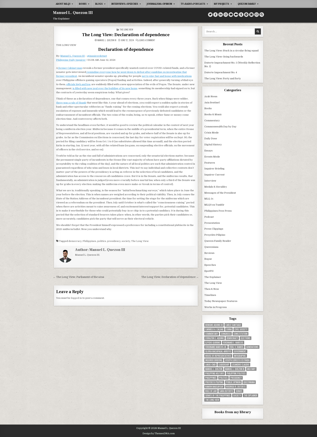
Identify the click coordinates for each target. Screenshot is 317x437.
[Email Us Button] (256, 14)
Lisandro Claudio (240, 364)
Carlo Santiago (233, 325)
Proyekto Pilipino (214, 234)
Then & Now (211, 289)
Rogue (208, 259)
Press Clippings (213, 228)
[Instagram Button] (225, 14)
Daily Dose (210, 138)
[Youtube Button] (231, 14)
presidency (114, 241)
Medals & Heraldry (215, 186)
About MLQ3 (63, 3)
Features (209, 162)
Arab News (210, 96)
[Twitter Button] (210, 14)
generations (252, 347)
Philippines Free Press (218, 210)
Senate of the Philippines (217, 395)
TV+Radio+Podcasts (193, 3)
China (229, 329)
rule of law (211, 391)
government (240, 351)
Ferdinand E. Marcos (233, 342)
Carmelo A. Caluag (214, 329)
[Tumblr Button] (241, 14)
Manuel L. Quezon (213, 369)
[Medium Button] (236, 14)
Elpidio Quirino (212, 342)
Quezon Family (247, 3)
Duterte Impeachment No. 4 (220, 72)
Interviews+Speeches (124, 3)
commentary (211, 334)
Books (83, 3)
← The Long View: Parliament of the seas (78, 277)
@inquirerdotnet (97, 56)
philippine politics (236, 373)
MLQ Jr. (209, 198)
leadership (223, 364)
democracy (74, 241)
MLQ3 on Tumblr (214, 204)
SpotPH (209, 271)
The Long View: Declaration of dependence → (170, 277)
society (126, 241)
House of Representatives (218, 356)
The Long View (126, 29)
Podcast (209, 216)
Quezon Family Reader (217, 241)
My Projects (221, 3)
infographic (240, 356)
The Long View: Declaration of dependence (126, 35)
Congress (226, 334)
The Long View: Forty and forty (222, 78)
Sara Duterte (226, 391)
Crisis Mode (211, 132)
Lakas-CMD (210, 364)
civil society (240, 329)
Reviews (209, 253)
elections (245, 338)
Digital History (213, 144)
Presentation (212, 223)
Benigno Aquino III (214, 325)
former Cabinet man (70, 68)
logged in (76, 298)
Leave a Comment (147, 40)
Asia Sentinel (212, 102)
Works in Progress (215, 307)
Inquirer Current (214, 174)
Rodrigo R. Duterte (236, 386)
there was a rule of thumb (71, 102)
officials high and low (78, 84)
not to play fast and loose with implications (167, 76)
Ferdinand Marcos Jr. (216, 347)
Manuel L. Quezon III (73, 12)
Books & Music (213, 114)
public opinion (233, 382)
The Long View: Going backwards (224, 56)
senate (239, 391)
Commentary (212, 120)
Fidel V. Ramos (236, 347)
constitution (240, 334)
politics (101, 241)
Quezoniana (211, 247)
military (251, 369)
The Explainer (212, 277)
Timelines (210, 295)
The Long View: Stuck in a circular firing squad (231, 50)
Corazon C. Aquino (214, 338)
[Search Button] (261, 14)
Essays (208, 150)
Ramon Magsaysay (214, 386)
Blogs (99, 3)
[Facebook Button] (215, 14)
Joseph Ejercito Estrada (237, 360)
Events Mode (212, 156)
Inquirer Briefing (214, 168)
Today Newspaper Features (220, 301)
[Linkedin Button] (220, 14)
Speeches (210, 265)
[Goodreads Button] (251, 14)
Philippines (89, 241)
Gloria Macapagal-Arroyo (218, 351)
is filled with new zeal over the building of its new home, (105, 88)
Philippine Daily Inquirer (71, 60)
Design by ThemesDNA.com (159, 433)
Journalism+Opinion (159, 3)
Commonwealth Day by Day (220, 126)
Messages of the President (220, 192)
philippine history (214, 373)
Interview (210, 180)
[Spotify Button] (246, 14)
